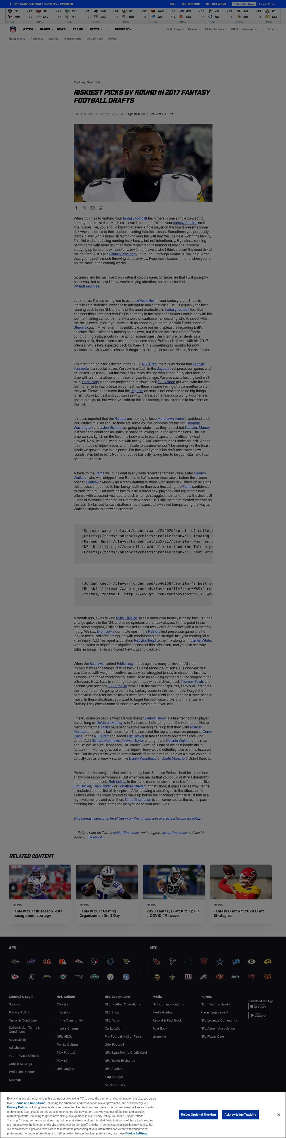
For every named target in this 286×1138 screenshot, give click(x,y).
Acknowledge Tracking (241, 1114)
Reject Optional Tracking (198, 1114)
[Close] (279, 1115)
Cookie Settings (136, 1133)
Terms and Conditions (30, 1103)
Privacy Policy (17, 1107)
